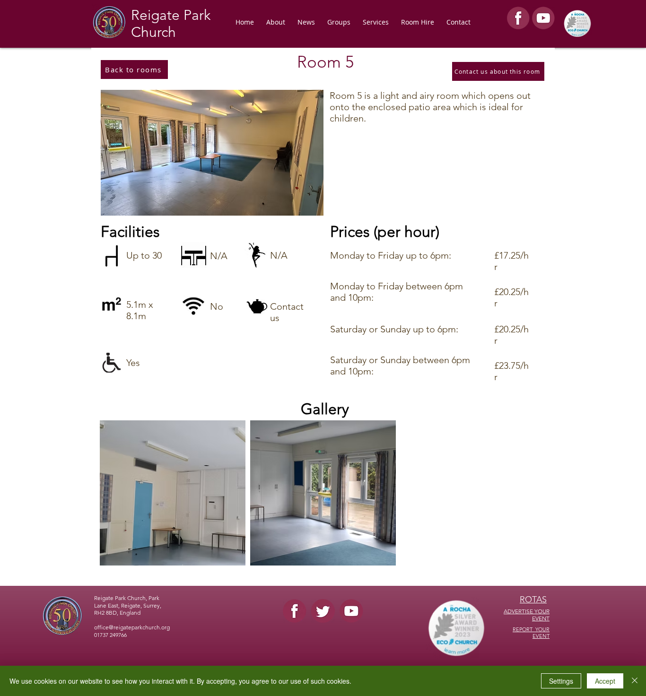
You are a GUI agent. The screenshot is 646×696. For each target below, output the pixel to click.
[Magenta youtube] (351, 611)
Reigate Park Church (170, 24)
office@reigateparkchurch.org (132, 627)
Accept (605, 681)
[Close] (634, 680)
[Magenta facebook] (294, 611)
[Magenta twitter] (323, 611)
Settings (561, 681)
